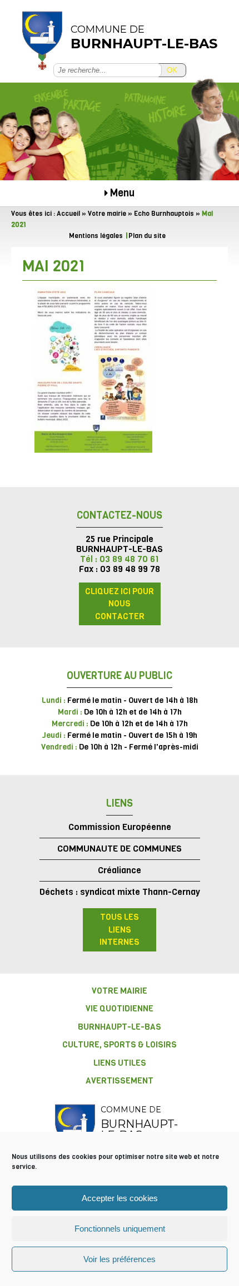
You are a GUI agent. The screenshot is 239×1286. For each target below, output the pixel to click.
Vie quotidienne (119, 1008)
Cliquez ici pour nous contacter (119, 604)
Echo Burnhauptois (164, 213)
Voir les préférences (119, 1259)
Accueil (68, 213)
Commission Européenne (119, 827)
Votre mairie (107, 213)
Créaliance (119, 870)
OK (172, 70)
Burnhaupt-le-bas (119, 1026)
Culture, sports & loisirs (119, 1044)
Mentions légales (96, 235)
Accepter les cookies (120, 1198)
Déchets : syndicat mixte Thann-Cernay (119, 892)
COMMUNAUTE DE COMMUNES (119, 848)
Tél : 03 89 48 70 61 (119, 559)
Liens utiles (119, 1063)
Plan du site (147, 235)
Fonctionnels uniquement (119, 1228)
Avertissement (119, 1080)
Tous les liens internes (119, 930)
